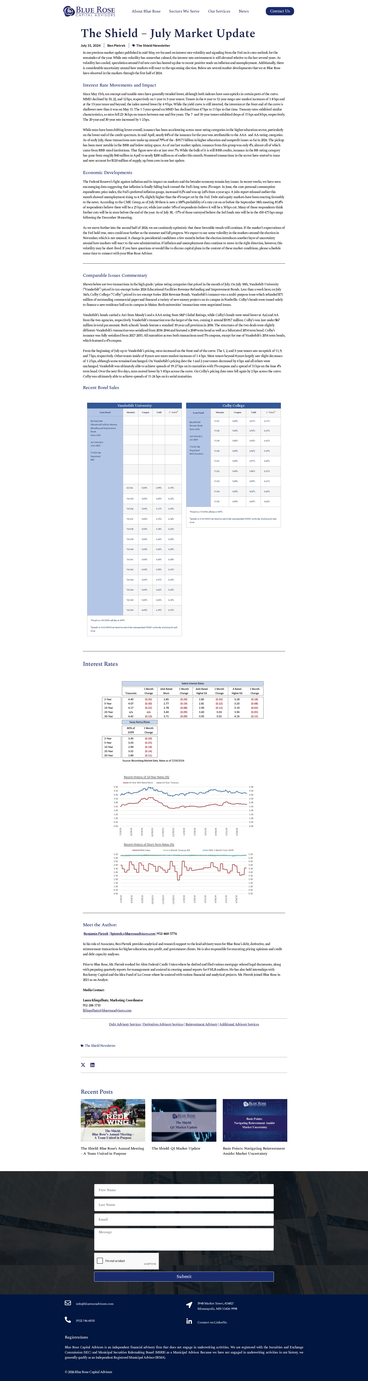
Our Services (219, 11)
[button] (83, 1065)
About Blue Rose (146, 11)
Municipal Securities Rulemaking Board (126, 1352)
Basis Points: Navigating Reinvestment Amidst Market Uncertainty (254, 1151)
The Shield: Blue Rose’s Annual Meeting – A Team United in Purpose (112, 1151)
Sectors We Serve (184, 11)
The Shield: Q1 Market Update (176, 1148)
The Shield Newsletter (153, 45)
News (244, 11)
